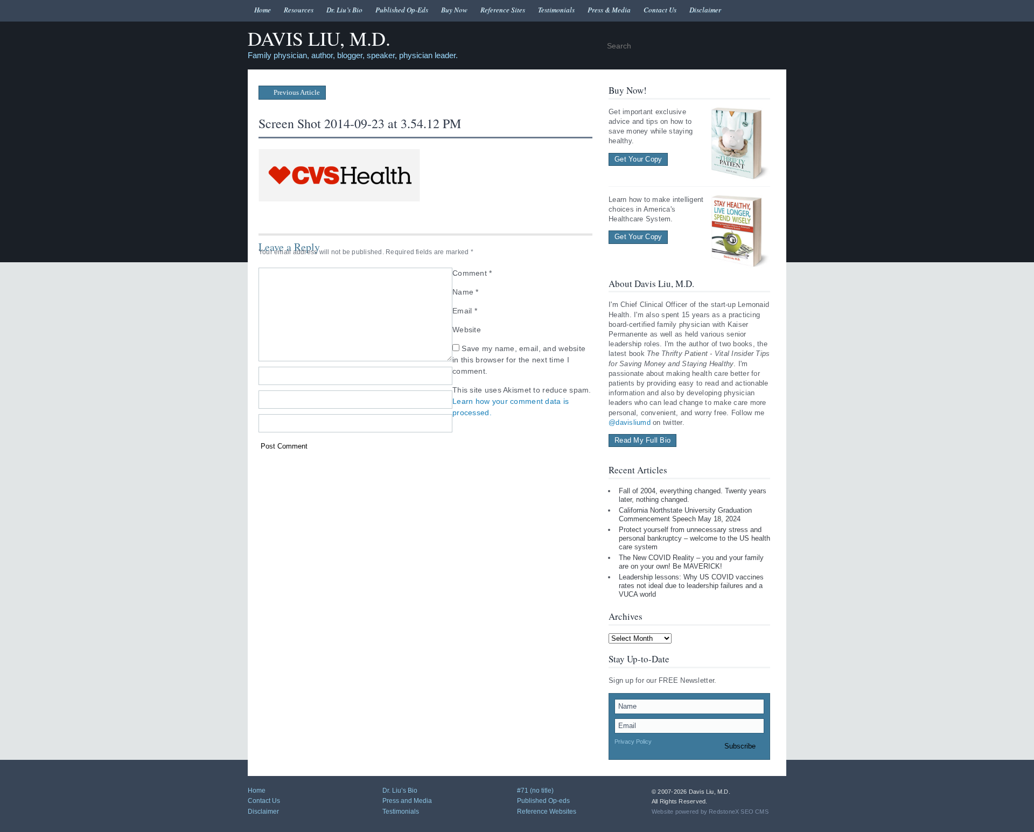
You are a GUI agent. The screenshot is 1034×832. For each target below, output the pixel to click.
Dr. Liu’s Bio (344, 10)
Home (262, 10)
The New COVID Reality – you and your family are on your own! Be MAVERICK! (691, 562)
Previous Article (296, 92)
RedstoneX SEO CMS (738, 811)
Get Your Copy (638, 159)
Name (465, 292)
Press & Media (609, 10)
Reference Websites (546, 811)
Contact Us (660, 10)
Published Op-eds (543, 801)
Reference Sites (502, 10)
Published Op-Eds (401, 10)
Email (464, 310)
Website (466, 329)
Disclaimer (705, 10)
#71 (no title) (535, 790)
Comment (472, 273)
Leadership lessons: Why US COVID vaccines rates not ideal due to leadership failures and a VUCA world (691, 585)
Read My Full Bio (642, 440)
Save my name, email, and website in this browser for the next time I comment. (518, 359)
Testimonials (556, 10)
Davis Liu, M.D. (319, 39)
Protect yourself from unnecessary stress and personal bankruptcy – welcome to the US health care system (694, 538)
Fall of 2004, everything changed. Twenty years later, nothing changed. (692, 495)
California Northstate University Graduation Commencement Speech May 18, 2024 (685, 514)
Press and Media (407, 801)
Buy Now (454, 10)
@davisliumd (630, 422)
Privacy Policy (633, 741)
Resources (298, 10)
